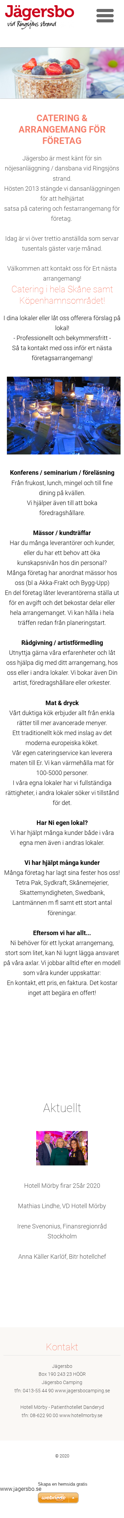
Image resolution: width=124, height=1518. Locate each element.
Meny (105, 15)
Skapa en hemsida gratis (62, 1484)
